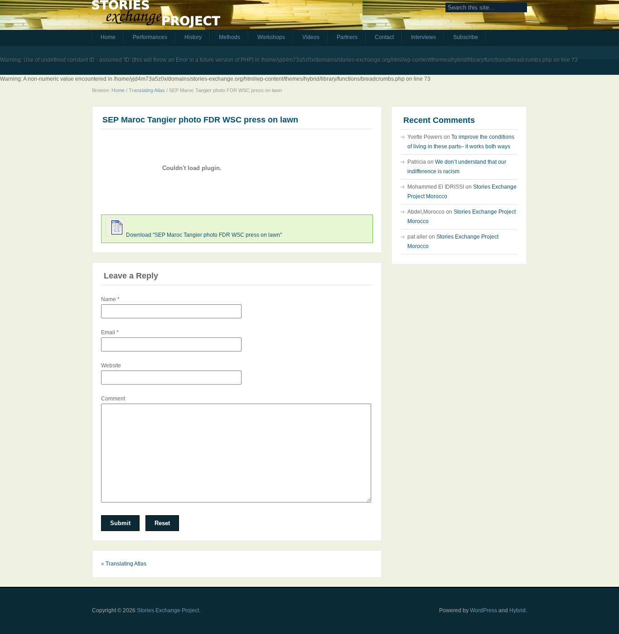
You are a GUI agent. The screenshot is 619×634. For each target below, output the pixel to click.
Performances (150, 37)
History (193, 37)
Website (111, 365)
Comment (113, 398)
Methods (229, 37)
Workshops (271, 37)
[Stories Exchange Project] (156, 17)
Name (110, 299)
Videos (310, 37)
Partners (347, 37)
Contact (384, 37)
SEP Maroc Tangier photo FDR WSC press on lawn (200, 119)
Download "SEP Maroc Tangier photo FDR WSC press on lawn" (204, 235)
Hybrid (517, 610)
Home (108, 37)
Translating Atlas (147, 90)
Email (110, 332)
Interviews (423, 37)
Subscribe (465, 37)
